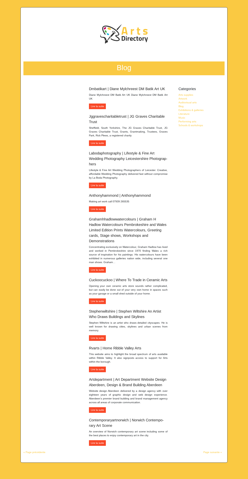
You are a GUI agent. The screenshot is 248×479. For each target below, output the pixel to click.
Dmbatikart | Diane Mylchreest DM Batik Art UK (127, 89)
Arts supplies (185, 94)
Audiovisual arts (187, 102)
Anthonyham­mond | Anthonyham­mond (120, 195)
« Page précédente (34, 452)
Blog (181, 106)
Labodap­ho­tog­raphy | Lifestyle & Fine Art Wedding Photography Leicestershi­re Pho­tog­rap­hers (128, 158)
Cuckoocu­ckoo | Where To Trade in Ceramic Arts (128, 280)
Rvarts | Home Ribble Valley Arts (115, 348)
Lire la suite (97, 106)
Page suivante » (212, 452)
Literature (184, 113)
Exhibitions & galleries (191, 110)
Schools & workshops (190, 125)
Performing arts (187, 121)
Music (181, 117)
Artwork (182, 98)
